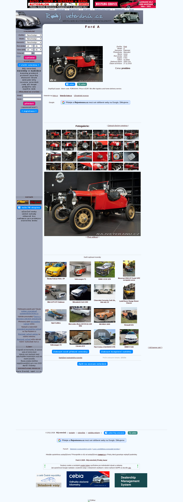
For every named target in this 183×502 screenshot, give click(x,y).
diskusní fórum (29, 78)
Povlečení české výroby (102, 9)
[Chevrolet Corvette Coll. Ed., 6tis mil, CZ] (105, 298)
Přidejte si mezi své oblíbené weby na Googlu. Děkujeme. (97, 102)
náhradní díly (29, 80)
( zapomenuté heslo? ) (29, 107)
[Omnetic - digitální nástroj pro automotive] (131, 487)
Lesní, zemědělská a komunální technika (106, 449)
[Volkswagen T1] (80, 277)
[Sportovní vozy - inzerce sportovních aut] (22, 204)
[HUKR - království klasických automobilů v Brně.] (58, 7)
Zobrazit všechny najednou (118, 126)
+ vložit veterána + (29, 65)
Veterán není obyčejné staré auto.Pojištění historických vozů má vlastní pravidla (29, 356)
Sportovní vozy (120, 9)
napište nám (29, 89)
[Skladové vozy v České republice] (48, 487)
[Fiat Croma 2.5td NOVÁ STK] (105, 345)
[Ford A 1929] (92, 235)
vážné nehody (29, 214)
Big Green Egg (74, 9)
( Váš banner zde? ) (155, 347)
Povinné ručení (24, 339)
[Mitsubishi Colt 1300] (80, 300)
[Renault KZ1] (129, 323)
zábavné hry (29, 216)
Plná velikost (92, 237)
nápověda (81, 433)
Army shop (86, 9)
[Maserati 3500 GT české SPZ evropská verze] (129, 276)
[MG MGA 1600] (105, 322)
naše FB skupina (30, 207)
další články (29, 366)
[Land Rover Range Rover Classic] (129, 299)
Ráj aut (131, 9)
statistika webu (29, 221)
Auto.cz (55, 96)
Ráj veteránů (29, 69)
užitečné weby (29, 212)
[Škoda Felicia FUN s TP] (56, 277)
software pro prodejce (29, 218)
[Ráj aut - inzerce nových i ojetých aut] (35, 204)
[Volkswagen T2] (56, 343)
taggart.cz (102, 455)
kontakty (72, 433)
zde (129, 468)
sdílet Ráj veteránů (115, 433)
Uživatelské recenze (81, 96)
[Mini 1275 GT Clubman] (56, 300)
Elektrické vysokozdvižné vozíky (81, 449)
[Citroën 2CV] (80, 344)
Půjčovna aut (60, 9)
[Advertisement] (155, 50)
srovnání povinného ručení (29, 329)
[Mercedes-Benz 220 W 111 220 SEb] (80, 322)
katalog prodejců (29, 73)
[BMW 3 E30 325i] (104, 277)
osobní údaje (85, 465)
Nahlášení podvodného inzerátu (70, 358)
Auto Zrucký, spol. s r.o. (29, 371)
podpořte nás (29, 87)
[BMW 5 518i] (129, 345)
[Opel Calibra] (56, 321)
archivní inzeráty (29, 75)
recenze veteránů (29, 82)
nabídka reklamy (94, 433)
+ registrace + (29, 111)
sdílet (71, 84)
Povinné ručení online (28, 334)
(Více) (18, 56)
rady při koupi (29, 84)
